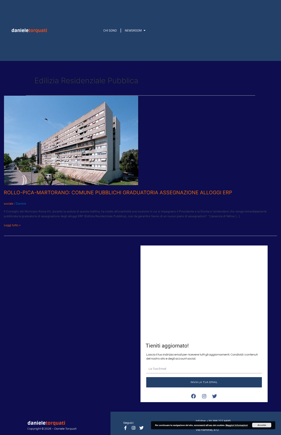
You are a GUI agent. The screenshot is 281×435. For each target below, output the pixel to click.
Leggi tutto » (12, 225)
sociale (8, 203)
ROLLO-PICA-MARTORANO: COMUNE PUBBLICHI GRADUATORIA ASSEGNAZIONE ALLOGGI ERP (118, 192)
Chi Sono (110, 30)
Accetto (261, 425)
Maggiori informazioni (237, 425)
